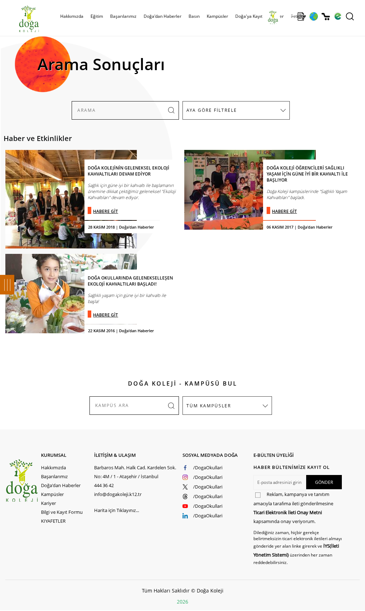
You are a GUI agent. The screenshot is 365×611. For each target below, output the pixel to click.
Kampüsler (217, 16)
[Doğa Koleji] (23, 480)
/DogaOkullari (207, 467)
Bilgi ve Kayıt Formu (62, 512)
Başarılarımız (54, 476)
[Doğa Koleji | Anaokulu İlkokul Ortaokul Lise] (21, 19)
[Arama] (349, 16)
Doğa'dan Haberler (162, 16)
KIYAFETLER (53, 521)
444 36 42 (104, 485)
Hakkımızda (53, 467)
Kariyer (48, 503)
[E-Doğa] (337, 16)
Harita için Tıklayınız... (116, 510)
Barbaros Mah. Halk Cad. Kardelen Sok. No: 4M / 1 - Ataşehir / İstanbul (135, 472)
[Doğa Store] (325, 16)
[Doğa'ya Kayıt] (301, 16)
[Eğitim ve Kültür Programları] (313, 16)
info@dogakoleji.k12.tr (118, 494)
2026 (182, 601)
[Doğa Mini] (289, 16)
